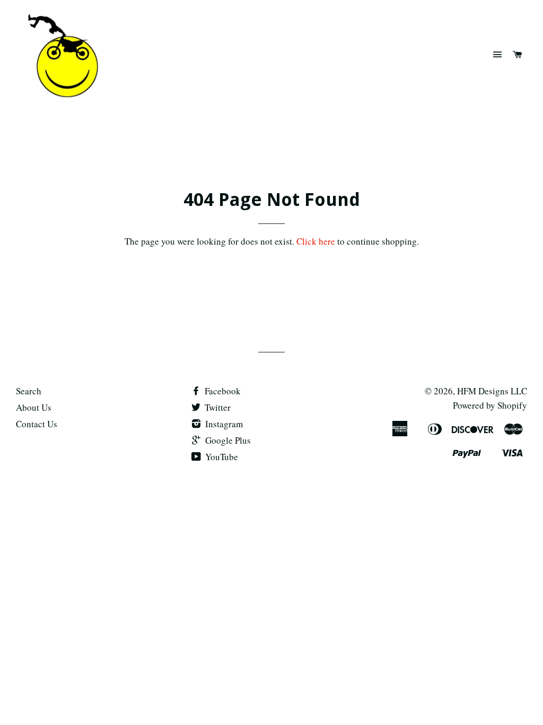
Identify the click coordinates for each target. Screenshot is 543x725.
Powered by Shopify (490, 405)
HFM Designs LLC (492, 391)
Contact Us (36, 424)
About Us (33, 407)
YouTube (220, 457)
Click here (315, 241)
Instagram (223, 424)
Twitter (217, 407)
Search (28, 391)
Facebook (222, 391)
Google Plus (227, 440)
